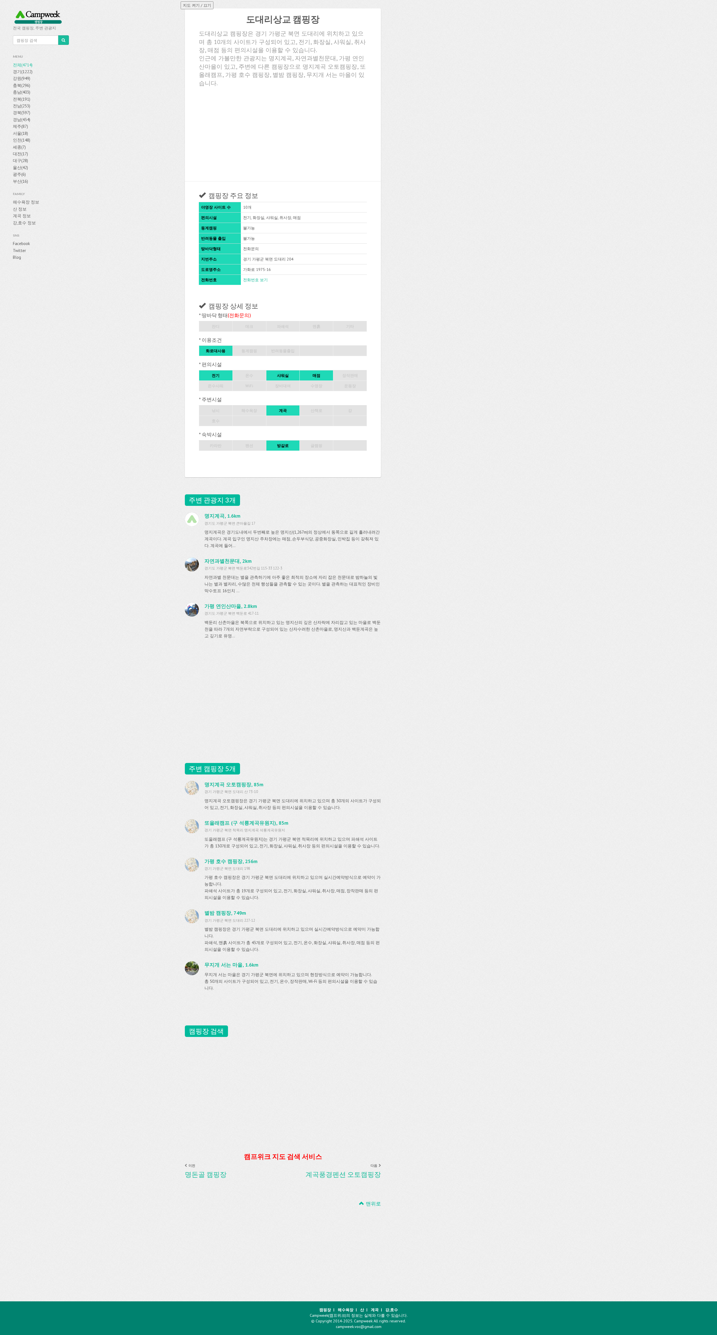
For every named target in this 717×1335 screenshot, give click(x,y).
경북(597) (21, 112)
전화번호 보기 (255, 279)
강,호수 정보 (24, 222)
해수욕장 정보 (26, 202)
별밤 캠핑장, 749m (225, 913)
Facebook (21, 243)
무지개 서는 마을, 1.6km (231, 965)
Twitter (19, 250)
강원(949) (21, 78)
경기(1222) (22, 71)
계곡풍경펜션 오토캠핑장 (343, 1174)
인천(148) (21, 140)
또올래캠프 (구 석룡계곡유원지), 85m (246, 823)
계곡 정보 (22, 215)
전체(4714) (22, 65)
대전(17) (20, 153)
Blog (17, 257)
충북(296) (21, 85)
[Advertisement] (283, 132)
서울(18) (20, 133)
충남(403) (21, 92)
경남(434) (21, 119)
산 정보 (20, 209)
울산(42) (20, 167)
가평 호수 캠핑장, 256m (230, 861)
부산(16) (20, 181)
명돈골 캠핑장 (206, 1174)
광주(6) (19, 174)
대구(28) (20, 160)
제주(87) (20, 126)
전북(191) (21, 99)
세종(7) (19, 147)
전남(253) (21, 106)
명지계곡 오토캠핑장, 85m (233, 784)
